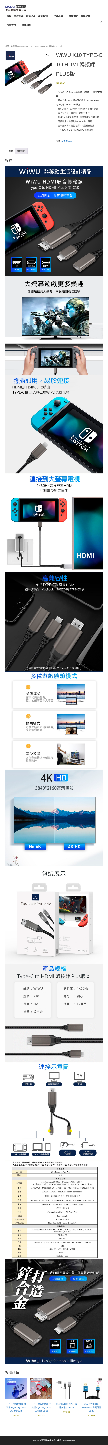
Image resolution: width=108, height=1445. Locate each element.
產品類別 (43, 16)
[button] (47, 54)
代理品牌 (58, 16)
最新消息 (31, 16)
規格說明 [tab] (21, 151)
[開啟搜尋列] (101, 22)
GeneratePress (68, 1440)
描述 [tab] (11, 151)
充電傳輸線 (16, 46)
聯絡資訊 (26, 25)
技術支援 (11, 25)
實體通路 (73, 16)
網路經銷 (85, 16)
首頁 (9, 16)
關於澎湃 (18, 16)
